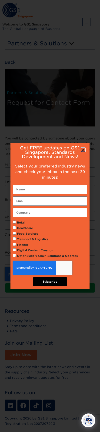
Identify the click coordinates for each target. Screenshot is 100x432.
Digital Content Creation (35, 250)
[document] (50, 216)
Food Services (27, 233)
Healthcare (25, 228)
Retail (21, 222)
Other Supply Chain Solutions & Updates (47, 256)
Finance (23, 244)
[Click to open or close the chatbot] (88, 420)
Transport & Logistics (32, 239)
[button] (83, 149)
